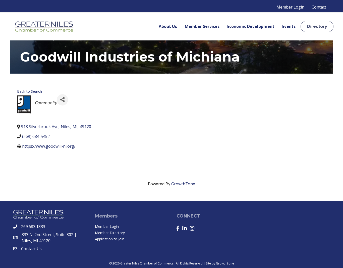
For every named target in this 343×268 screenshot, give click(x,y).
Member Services (202, 26)
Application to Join (109, 239)
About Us (168, 26)
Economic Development (250, 26)
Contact (319, 7)
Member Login (290, 7)
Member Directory (110, 232)
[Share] (62, 99)
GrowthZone (183, 184)
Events (289, 26)
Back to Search (29, 91)
